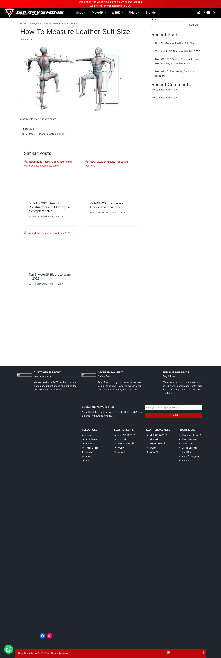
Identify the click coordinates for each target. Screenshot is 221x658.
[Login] (198, 13)
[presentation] (51, 178)
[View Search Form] (214, 12)
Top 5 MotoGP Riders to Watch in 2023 (42, 131)
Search (155, 19)
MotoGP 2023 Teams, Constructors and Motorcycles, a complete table (50, 207)
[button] (8, 649)
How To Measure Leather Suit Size (174, 43)
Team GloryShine (39, 216)
